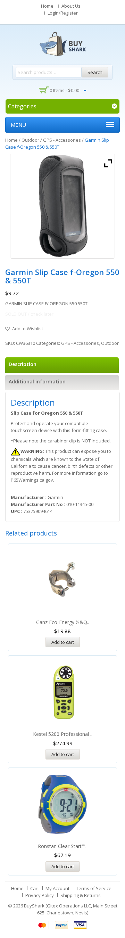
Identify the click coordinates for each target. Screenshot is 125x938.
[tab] (62, 365)
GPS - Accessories (62, 140)
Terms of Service (93, 888)
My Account (57, 888)
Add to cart (62, 642)
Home (47, 6)
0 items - (64, 90)
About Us (71, 6)
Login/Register (63, 13)
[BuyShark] (62, 44)
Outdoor (30, 140)
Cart (34, 888)
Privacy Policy (39, 895)
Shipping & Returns (80, 895)
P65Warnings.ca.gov (32, 480)
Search (95, 72)
